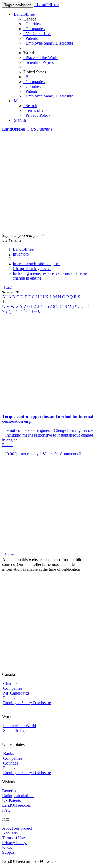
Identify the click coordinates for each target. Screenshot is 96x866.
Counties (32, 86)
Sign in (19, 120)
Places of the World (40, 57)
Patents (30, 38)
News (7, 847)
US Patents (11, 800)
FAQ (6, 810)
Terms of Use (35, 110)
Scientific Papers (38, 62)
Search (30, 105)
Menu (18, 101)
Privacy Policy (36, 115)
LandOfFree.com (16, 805)
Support (8, 852)
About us (10, 833)
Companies (34, 28)
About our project (17, 828)
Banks (29, 77)
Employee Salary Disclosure (48, 43)
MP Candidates (37, 33)
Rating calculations (18, 795)
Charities (32, 24)
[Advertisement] (48, 182)
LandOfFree (24, 14)
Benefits (9, 791)
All (5, 297)
